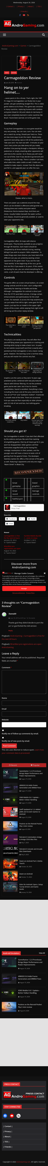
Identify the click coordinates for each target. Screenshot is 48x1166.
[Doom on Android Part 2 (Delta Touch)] (10, 864)
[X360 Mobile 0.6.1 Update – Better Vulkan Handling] (10, 800)
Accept (24, 588)
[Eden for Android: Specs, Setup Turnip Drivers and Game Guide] (10, 887)
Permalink (32, 618)
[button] (45, 573)
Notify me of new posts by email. (16, 741)
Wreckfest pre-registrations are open (12, 547)
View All (42, 953)
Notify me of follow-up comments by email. (20, 733)
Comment (7, 667)
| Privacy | (21, 6)
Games (7, 72)
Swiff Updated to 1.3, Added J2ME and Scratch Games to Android (29, 811)
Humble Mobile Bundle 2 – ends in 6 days (32, 537)
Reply (10, 630)
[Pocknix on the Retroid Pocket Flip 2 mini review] (10, 826)
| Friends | (24, 11)
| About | (30, 6)
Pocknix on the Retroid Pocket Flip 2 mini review (30, 825)
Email (4, 709)
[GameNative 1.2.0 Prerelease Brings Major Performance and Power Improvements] (10, 774)
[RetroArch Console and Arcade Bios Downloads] (10, 851)
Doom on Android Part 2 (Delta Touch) (30, 862)
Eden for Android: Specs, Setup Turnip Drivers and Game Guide (31, 886)
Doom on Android (26, 874)
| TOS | (39, 6)
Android (19, 83)
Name (4, 698)
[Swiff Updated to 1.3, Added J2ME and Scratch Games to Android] (10, 812)
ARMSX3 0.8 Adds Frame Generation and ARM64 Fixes (30, 786)
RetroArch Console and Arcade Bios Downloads (30, 850)
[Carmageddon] (7, 505)
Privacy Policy (30, 593)
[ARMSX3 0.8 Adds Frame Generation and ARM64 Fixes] (10, 788)
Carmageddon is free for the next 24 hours (12, 537)
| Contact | (10, 6)
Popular (36, 765)
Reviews (13, 72)
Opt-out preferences (18, 593)
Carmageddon (20, 506)
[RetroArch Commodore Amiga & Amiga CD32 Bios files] (10, 840)
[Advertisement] (24, 924)
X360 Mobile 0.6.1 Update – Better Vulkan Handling (29, 798)
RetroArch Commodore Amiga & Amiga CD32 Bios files (30, 838)
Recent (14, 765)
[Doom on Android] (10, 876)
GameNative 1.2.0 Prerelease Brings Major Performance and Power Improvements (31, 773)
